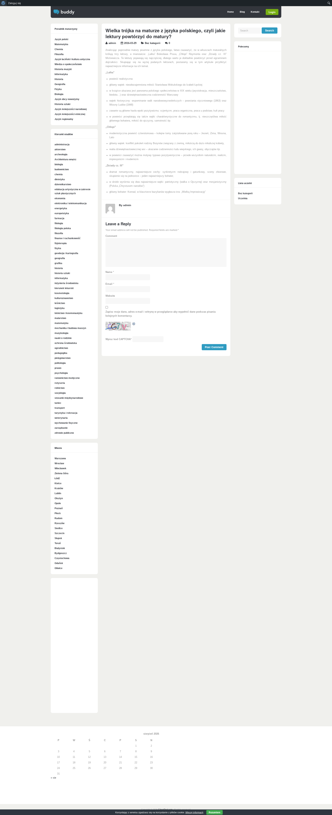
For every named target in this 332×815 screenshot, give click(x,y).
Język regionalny (64, 119)
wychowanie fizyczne (66, 423)
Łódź (57, 478)
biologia (59, 164)
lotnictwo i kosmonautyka (68, 313)
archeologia (61, 154)
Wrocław (59, 463)
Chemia (59, 49)
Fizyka (58, 89)
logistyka (60, 308)
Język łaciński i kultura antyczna (72, 59)
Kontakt (255, 12)
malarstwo (60, 318)
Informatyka (61, 74)
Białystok (60, 548)
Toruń (58, 543)
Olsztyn (59, 498)
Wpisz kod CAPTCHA (118, 339)
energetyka (61, 208)
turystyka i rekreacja (66, 413)
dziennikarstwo (63, 184)
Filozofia (59, 54)
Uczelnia (242, 198)
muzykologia (61, 333)
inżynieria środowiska (66, 283)
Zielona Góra (61, 473)
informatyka (61, 278)
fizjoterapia (61, 243)
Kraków (59, 488)
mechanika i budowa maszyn (70, 328)
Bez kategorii (152, 43)
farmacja (59, 218)
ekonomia (60, 198)
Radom (58, 518)
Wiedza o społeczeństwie (68, 64)
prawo (58, 368)
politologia (60, 363)
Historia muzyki (63, 69)
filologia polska (63, 228)
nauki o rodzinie (63, 338)
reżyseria (60, 383)
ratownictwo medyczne (67, 378)
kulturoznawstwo (64, 298)
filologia (59, 223)
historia (59, 268)
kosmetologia (62, 293)
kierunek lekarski (64, 288)
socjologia (60, 393)
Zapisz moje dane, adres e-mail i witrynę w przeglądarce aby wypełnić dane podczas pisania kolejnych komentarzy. (160, 313)
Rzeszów (59, 523)
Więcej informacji (194, 812)
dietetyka (60, 179)
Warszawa (60, 458)
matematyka (61, 323)
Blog (242, 12)
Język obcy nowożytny (67, 99)
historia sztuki (62, 273)
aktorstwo (60, 149)
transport (60, 408)
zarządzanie (61, 428)
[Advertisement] (74, 647)
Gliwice (58, 568)
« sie (53, 777)
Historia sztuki (62, 104)
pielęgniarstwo (63, 358)
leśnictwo (60, 303)
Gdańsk (59, 563)
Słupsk (58, 538)
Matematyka (61, 44)
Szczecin (59, 533)
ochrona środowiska (66, 343)
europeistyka (62, 213)
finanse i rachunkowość (68, 238)
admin (112, 43)
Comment (111, 236)
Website (110, 296)
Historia (59, 79)
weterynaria (61, 418)
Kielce (58, 483)
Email (108, 284)
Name (108, 272)
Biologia (59, 94)
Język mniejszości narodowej (71, 109)
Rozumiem (214, 812)
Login (272, 12)
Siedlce (59, 528)
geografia (60, 258)
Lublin (58, 493)
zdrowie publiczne (64, 433)
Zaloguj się (14, 3)
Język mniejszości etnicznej (70, 114)
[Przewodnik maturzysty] (64, 13)
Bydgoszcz (61, 553)
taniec (58, 403)
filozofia (59, 233)
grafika (58, 263)
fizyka (58, 248)
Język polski (61, 39)
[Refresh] (134, 324)
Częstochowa (62, 558)
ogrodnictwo (61, 348)
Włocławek (60, 468)
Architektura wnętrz (65, 159)
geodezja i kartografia (66, 253)
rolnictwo (60, 388)
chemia (59, 174)
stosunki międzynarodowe (69, 398)
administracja (62, 144)
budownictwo (62, 169)
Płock (58, 513)
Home (230, 12)
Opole (58, 503)
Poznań (59, 508)
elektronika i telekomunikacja (71, 203)
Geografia (60, 84)
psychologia (61, 373)
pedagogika (61, 353)
